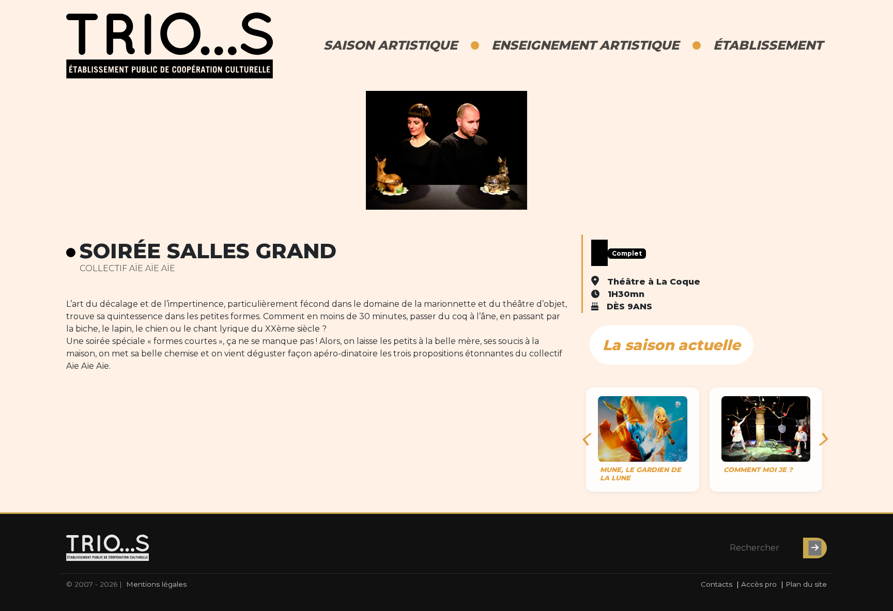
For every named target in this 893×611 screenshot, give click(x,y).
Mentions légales (156, 584)
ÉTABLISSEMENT (768, 45)
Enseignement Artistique (585, 45)
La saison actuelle (672, 345)
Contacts (716, 584)
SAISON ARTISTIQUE (390, 45)
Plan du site (806, 584)
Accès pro (759, 584)
